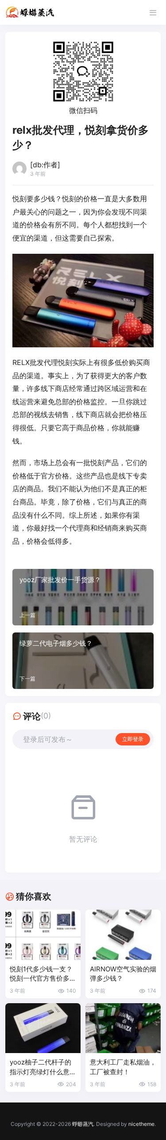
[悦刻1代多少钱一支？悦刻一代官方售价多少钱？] (43, 934)
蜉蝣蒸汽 (82, 1124)
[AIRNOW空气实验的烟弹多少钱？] (123, 934)
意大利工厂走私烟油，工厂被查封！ (123, 1067)
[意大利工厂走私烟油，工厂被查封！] (123, 1028)
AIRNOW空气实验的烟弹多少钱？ (123, 974)
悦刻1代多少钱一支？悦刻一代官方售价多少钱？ (43, 974)
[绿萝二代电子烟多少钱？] (83, 660)
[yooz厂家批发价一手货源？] (83, 597)
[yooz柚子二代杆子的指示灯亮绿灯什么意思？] (43, 1028)
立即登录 (132, 739)
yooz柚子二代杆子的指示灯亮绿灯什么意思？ (40, 1067)
